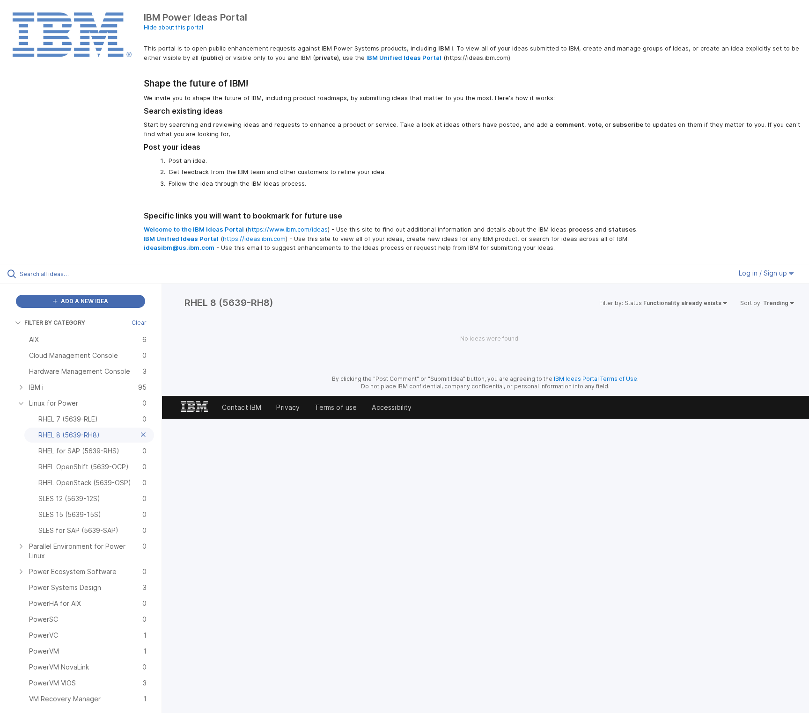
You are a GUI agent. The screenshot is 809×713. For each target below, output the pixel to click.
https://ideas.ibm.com (254, 238)
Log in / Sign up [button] (764, 273)
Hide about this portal (173, 27)
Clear (139, 322)
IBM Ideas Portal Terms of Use (595, 378)
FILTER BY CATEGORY (54, 322)
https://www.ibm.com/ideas (288, 229)
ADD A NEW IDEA (83, 301)
